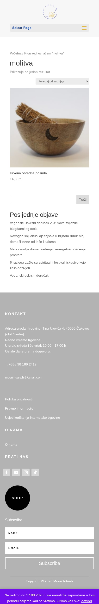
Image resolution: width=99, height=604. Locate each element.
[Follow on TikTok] (35, 472)
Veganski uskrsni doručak (29, 275)
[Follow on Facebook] (6, 472)
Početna (15, 53)
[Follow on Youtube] (16, 472)
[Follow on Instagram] (26, 472)
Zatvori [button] (86, 601)
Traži (83, 199)
